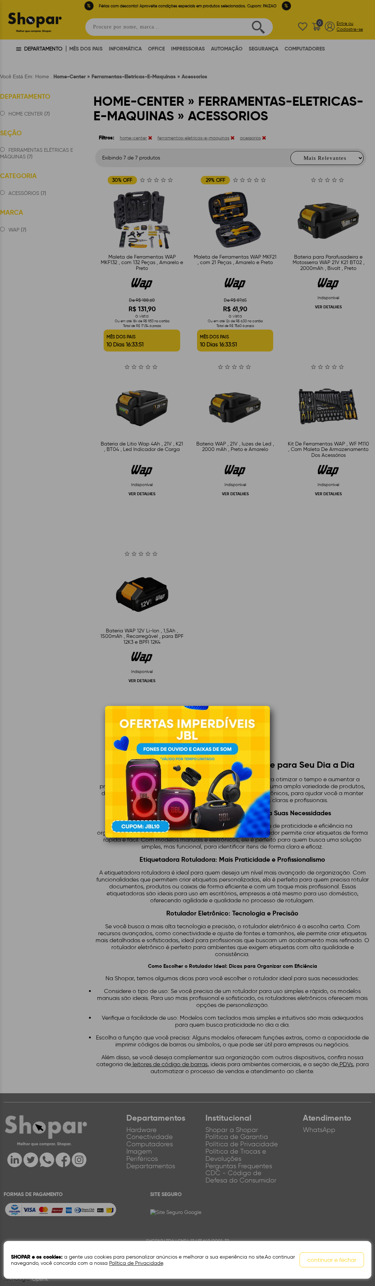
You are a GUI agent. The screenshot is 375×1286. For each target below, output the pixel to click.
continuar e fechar (331, 1259)
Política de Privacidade (136, 1263)
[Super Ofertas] (187, 771)
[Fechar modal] (264, 722)
